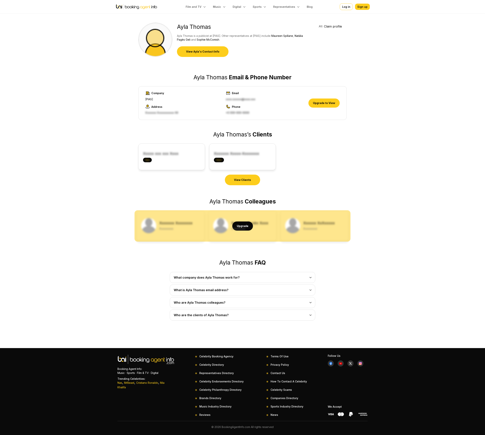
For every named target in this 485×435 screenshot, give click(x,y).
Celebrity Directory (211, 364)
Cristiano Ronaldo (147, 382)
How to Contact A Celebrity (289, 381)
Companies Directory (284, 398)
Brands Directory (210, 398)
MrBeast (129, 382)
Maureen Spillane (282, 35)
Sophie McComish (208, 39)
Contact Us (278, 373)
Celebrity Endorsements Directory (221, 381)
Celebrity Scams (281, 389)
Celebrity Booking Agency (216, 356)
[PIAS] (149, 99)
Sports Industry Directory (287, 406)
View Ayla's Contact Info (202, 51)
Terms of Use (280, 356)
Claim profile (333, 26)
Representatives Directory (216, 373)
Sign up (362, 6)
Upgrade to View (324, 103)
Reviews (204, 414)
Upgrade (242, 226)
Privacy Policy (280, 364)
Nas (119, 382)
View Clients (242, 179)
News (274, 414)
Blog (310, 6)
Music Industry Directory (215, 406)
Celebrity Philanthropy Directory (220, 389)
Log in (346, 6)
